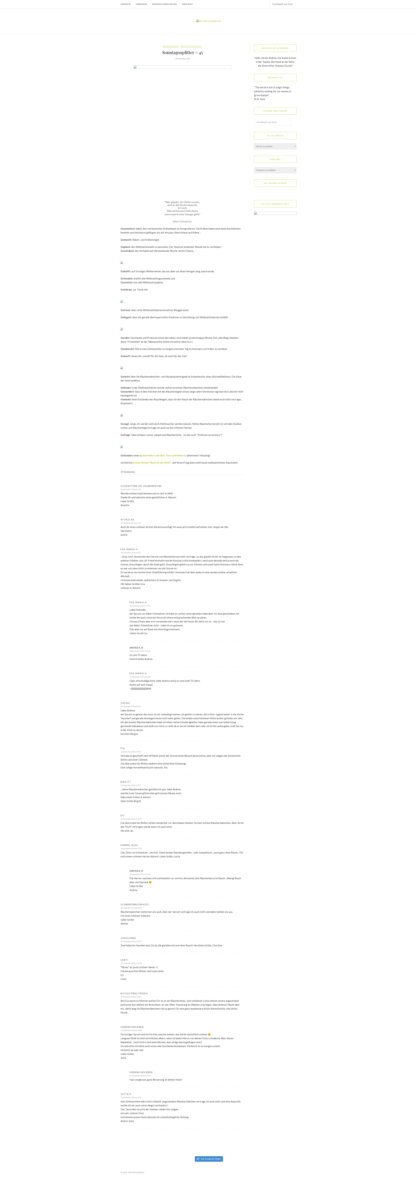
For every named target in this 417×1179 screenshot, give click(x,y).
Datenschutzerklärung (164, 4)
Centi (124, 960)
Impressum (141, 4)
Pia (123, 748)
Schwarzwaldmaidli (135, 904)
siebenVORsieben (132, 1027)
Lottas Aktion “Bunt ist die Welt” (152, 462)
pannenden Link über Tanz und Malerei (163, 455)
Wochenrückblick (191, 46)
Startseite (126, 4)
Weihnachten (171, 46)
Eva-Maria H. (129, 549)
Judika (125, 703)
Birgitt (126, 782)
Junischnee (128, 938)
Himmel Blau (129, 845)
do (123, 815)
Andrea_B (136, 647)
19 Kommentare (128, 472)
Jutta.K (126, 1094)
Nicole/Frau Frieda (134, 993)
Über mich (187, 4)
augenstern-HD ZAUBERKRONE (141, 486)
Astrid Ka (127, 519)
